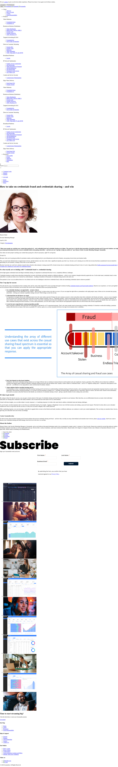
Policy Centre (6, 748)
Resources (5, 181)
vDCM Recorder (10, 69)
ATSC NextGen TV (11, 34)
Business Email (42, 461)
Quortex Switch (10, 84)
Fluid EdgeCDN (10, 83)
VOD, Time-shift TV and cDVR (14, 52)
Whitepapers (9, 160)
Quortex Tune (9, 48)
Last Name (64, 455)
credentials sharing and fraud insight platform (81, 285)
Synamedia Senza (10, 22)
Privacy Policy (55, 474)
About (4, 727)
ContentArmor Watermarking (13, 77)
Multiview (9, 50)
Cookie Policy (6, 751)
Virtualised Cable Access (12, 71)
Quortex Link (9, 31)
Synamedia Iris (10, 40)
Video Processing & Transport (14, 66)
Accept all (3, 4)
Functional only (10, 4)
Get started (2, 719)
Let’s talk (5, 177)
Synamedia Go (10, 23)
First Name (40, 455)
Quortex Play (9, 47)
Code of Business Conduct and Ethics (12, 753)
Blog (7, 161)
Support (5, 173)
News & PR (9, 155)
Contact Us (6, 742)
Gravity (8, 58)
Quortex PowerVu (11, 33)
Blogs (4, 182)
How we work (10, 12)
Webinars (8, 158)
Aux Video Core (10, 72)
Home (4, 180)
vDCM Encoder (10, 65)
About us (8, 10)
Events (8, 157)
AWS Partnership (7, 739)
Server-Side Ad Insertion (12, 41)
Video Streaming (10, 51)
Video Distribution (11, 29)
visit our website (101, 418)
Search (1, 165)
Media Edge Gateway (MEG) (14, 30)
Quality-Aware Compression (13, 63)
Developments (9, 243)
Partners (5, 174)
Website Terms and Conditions (11, 754)
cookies (6, 2)
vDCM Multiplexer (11, 68)
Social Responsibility (11, 15)
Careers (8, 13)
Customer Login (7, 171)
